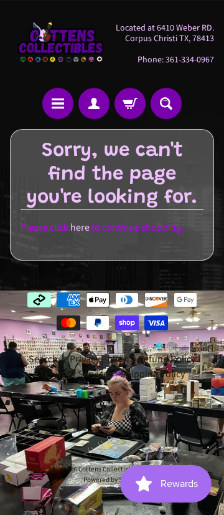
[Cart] (130, 103)
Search (43, 359)
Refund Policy (166, 359)
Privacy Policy (98, 359)
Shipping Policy (152, 374)
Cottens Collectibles (108, 469)
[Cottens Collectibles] (61, 44)
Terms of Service (73, 374)
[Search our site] (166, 103)
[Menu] (57, 103)
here (80, 227)
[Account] (94, 103)
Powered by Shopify (112, 479)
